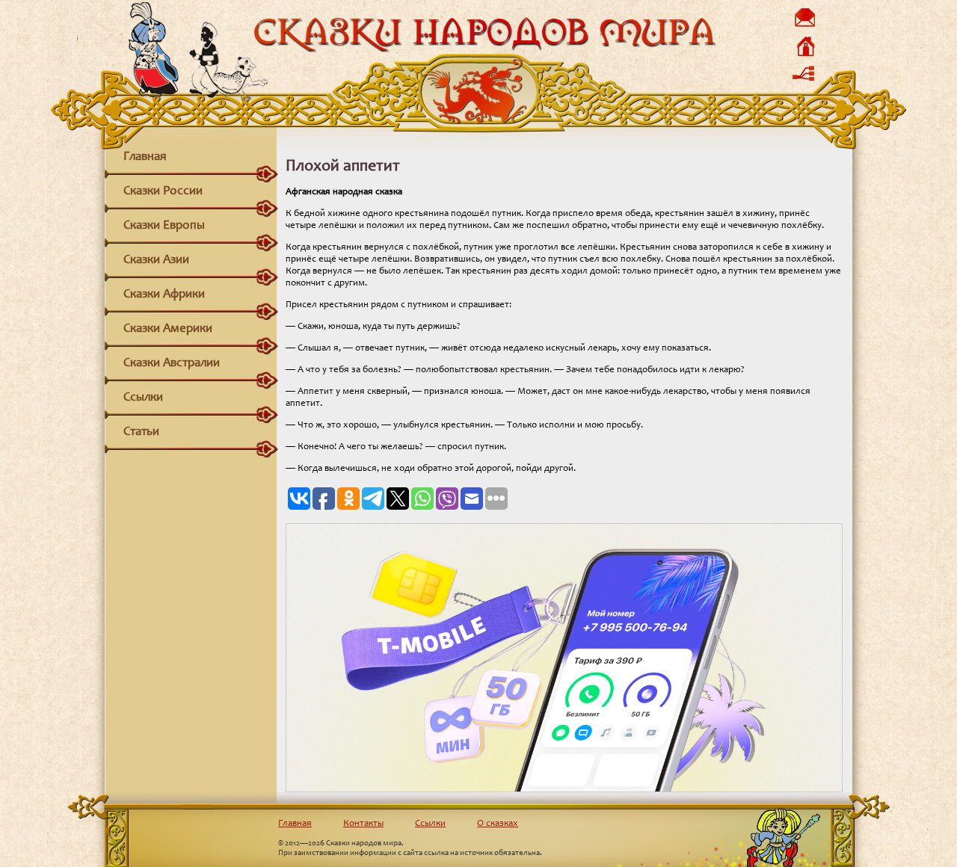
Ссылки (143, 398)
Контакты (363, 824)
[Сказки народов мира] (484, 50)
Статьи (141, 432)
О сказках (497, 824)
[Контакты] (804, 26)
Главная (145, 157)
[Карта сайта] (804, 84)
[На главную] (804, 56)
